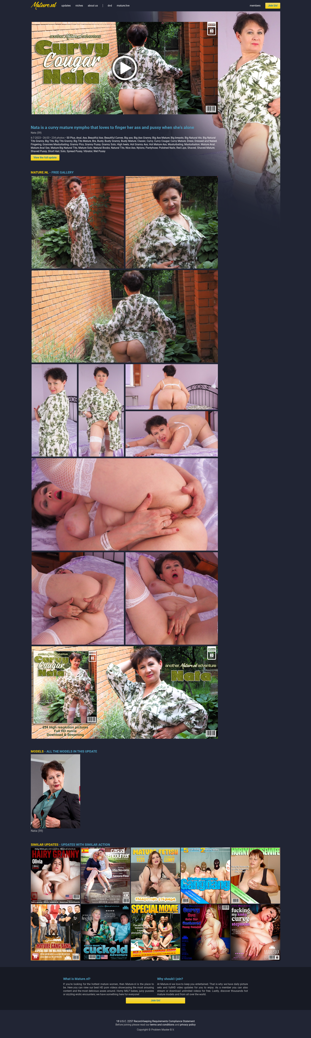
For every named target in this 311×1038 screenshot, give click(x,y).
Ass (85, 137)
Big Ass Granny (142, 137)
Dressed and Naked (206, 141)
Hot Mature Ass (158, 144)
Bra (94, 141)
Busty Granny (112, 141)
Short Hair (53, 151)
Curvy (150, 141)
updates (66, 5)
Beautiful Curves (113, 137)
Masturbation (192, 144)
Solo (63, 151)
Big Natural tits (193, 137)
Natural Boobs (101, 147)
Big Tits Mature (82, 141)
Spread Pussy (74, 151)
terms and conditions (162, 1024)
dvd (110, 5)
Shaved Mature (205, 147)
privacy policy (188, 1024)
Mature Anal (208, 144)
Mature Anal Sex (40, 147)
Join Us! (272, 5)
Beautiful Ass (95, 137)
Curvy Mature (178, 141)
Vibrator (87, 151)
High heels (123, 144)
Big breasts (177, 137)
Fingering (36, 144)
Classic (141, 141)
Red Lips (181, 147)
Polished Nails (167, 147)
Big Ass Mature (161, 137)
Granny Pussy (93, 144)
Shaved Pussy (39, 151)
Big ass (128, 137)
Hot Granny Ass (139, 144)
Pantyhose (152, 147)
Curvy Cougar (161, 141)
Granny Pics (77, 144)
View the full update (45, 157)
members (255, 5)
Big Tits (49, 141)
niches (79, 5)
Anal (78, 137)
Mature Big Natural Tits (64, 147)
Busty (100, 141)
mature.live (123, 5)
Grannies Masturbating (56, 144)
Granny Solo (109, 144)
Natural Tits (117, 147)
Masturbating (175, 144)
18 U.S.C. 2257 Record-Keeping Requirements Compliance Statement (155, 1021)
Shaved (191, 147)
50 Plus (71, 137)
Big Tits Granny (63, 141)
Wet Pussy (99, 151)
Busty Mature (128, 141)
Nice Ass (130, 147)
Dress (190, 141)
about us (93, 5)
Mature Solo (85, 147)
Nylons (140, 147)
